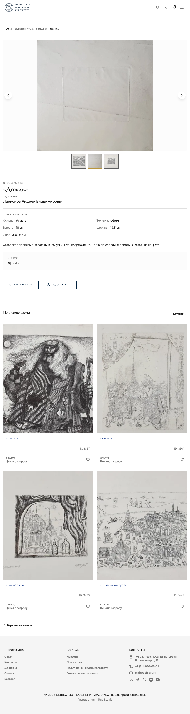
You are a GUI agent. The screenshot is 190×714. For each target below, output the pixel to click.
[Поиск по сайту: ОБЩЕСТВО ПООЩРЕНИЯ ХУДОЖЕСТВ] (157, 7)
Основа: (8, 220)
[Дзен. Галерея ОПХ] (151, 680)
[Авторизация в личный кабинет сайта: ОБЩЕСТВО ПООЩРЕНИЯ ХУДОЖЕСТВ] (174, 7)
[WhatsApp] (144, 680)
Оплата (9, 673)
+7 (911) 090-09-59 (147, 666)
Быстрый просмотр (48, 383)
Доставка (10, 667)
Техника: (102, 220)
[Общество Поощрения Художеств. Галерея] (131, 680)
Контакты (10, 662)
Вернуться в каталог (20, 625)
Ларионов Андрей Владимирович (33, 201)
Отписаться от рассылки (82, 673)
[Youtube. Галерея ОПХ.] (158, 680)
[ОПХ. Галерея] (138, 680)
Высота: (8, 227)
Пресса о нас (75, 662)
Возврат (9, 678)
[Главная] (7, 28)
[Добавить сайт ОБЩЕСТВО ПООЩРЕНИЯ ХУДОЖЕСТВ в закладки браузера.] (166, 7)
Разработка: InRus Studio (95, 699)
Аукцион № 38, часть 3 (29, 28)
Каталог (178, 313)
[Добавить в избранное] (88, 460)
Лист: (7, 235)
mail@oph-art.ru (145, 672)
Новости (72, 656)
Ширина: (102, 227)
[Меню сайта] (182, 7)
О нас (8, 656)
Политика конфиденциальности (87, 667)
